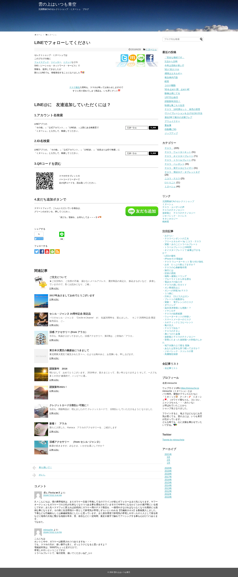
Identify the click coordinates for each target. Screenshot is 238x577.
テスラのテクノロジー (173, 210)
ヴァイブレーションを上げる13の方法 (183, 113)
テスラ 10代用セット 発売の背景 (182, 109)
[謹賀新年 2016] (41, 374)
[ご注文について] (41, 283)
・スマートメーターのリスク (176, 319)
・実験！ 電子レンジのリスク (177, 302)
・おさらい (167, 235)
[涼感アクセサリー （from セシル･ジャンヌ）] (41, 447)
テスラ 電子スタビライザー (179, 168)
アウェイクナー (172, 121)
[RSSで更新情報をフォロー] (57, 251)
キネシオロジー (170, 219)
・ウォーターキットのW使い (176, 316)
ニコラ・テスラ (172, 178)
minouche (48, 530)
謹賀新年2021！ (58, 387)
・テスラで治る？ (171, 328)
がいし (42, 475)
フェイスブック (41, 62)
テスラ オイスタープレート (179, 156)
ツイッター (56, 62)
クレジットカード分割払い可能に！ (69, 405)
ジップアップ (171, 133)
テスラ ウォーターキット (178, 152)
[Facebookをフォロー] (42, 251)
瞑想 (167, 81)
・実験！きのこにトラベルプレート (180, 244)
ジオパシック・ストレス (174, 216)
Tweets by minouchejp (173, 440)
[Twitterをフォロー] (36, 251)
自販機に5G (170, 129)
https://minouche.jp (190, 388)
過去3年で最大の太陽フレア (178, 117)
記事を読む (54, 288)
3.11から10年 (171, 61)
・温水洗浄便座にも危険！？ (176, 308)
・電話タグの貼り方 (172, 282)
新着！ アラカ (58, 423)
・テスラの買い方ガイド (174, 285)
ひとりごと (170, 182)
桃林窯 (165, 221)
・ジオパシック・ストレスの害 (177, 351)
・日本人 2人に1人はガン (175, 296)
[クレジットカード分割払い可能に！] (41, 411)
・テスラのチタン (171, 331)
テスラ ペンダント (174, 164)
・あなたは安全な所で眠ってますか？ (181, 348)
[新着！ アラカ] (41, 429)
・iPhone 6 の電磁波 (172, 259)
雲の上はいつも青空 (57, 4)
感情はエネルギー (173, 73)
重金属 (168, 125)
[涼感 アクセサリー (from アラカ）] (41, 338)
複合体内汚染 (171, 77)
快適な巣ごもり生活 (174, 105)
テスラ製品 (74, 87)
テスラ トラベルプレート (178, 160)
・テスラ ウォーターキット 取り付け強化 (182, 261)
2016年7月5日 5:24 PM (52, 532)
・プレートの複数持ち (173, 299)
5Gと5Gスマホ (172, 69)
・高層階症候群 (170, 354)
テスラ (169, 148)
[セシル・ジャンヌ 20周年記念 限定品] (41, 319)
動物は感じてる (172, 93)
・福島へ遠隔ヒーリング (174, 276)
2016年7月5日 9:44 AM (52, 495)
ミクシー (67, 62)
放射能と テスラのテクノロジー (178, 213)
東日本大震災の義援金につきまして (69, 350)
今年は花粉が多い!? (174, 65)
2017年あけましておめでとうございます (72, 295)
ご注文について (58, 277)
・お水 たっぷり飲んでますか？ (178, 264)
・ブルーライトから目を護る (176, 279)
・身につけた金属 (171, 334)
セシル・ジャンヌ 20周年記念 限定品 (70, 313)
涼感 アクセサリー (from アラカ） (68, 332)
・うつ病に (167, 293)
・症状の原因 (169, 273)
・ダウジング (169, 305)
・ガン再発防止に (171, 288)
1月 (168, 463)
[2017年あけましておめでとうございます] (41, 301)
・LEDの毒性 (169, 256)
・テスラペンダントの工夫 (175, 238)
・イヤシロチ (169, 311)
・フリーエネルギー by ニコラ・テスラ (181, 241)
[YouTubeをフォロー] (47, 251)
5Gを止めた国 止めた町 (177, 89)
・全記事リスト (170, 368)
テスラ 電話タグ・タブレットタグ (182, 172)
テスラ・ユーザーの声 (173, 207)
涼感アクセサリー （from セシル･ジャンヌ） (75, 441)
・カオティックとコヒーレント (177, 322)
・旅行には (167, 270)
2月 (168, 460)
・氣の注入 (167, 325)
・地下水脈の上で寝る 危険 (175, 345)
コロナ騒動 (170, 85)
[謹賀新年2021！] (41, 392)
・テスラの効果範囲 (172, 314)
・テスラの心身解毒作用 (174, 267)
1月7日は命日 (171, 97)
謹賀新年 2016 (58, 368)
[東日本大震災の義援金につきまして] (41, 356)
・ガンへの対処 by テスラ (175, 290)
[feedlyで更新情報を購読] (52, 251)
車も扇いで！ (45, 467)
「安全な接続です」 (174, 57)
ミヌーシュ (151, 49)
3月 (168, 457)
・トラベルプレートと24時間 (176, 247)
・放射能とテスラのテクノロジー (178, 337)
